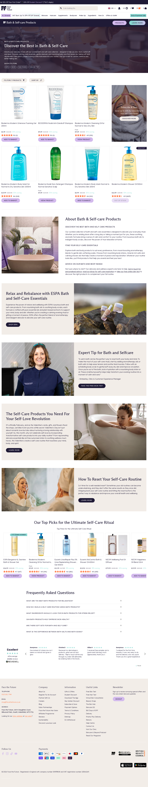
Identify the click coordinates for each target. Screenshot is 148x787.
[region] (85, 654)
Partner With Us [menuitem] (44, 698)
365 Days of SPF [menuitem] (92, 710)
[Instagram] (7, 753)
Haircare (53, 15)
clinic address (18, 716)
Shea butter (34, 67)
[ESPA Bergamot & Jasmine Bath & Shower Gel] (15, 544)
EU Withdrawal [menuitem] (70, 720)
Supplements (63, 15)
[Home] (113, 753)
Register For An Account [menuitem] (47, 695)
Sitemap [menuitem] (67, 717)
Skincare (44, 15)
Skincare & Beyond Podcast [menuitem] (96, 732)
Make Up (82, 15)
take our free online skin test (128, 271)
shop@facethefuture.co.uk (11, 702)
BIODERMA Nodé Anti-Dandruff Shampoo (55, 123)
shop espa (13, 325)
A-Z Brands (6, 15)
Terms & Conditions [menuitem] (72, 710)
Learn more (137, 23)
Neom (13, 67)
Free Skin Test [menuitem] (91, 692)
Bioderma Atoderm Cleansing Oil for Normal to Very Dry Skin (89, 124)
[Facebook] (3, 753)
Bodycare (73, 15)
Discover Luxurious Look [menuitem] (47, 723)
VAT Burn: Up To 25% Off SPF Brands (25, 15)
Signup (118, 699)
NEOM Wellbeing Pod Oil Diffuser (116, 560)
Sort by (35, 80)
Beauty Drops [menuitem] (91, 701)
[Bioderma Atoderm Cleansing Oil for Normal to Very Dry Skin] (92, 102)
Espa (7, 67)
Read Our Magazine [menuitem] (93, 736)
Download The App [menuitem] (71, 698)
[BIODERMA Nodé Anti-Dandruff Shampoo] (55, 102)
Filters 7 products (12, 80)
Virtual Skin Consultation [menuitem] (94, 698)
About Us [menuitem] (42, 692)
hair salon (28, 716)
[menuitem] (3, 753)
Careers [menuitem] (41, 701)
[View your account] (119, 8)
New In (101, 15)
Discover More (129, 119)
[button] (25, 654)
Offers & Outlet (111, 15)
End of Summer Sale (138, 15)
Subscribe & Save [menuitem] (71, 704)
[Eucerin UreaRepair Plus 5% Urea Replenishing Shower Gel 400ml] (66, 544)
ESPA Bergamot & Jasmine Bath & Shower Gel (14, 560)
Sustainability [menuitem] (43, 720)
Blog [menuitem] (40, 704)
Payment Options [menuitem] (71, 707)
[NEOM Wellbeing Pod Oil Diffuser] (117, 544)
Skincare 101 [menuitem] (90, 707)
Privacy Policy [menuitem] (70, 714)
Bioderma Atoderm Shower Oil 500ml (127, 184)
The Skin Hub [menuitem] (90, 704)
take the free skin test (92, 386)
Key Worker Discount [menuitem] (72, 701)
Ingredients (92, 15)
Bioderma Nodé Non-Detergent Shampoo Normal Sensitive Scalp (55, 185)
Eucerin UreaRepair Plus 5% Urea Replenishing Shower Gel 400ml (65, 561)
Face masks (22, 67)
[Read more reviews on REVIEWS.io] (12, 662)
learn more (14, 450)
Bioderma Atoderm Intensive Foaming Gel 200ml (18, 124)
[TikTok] (11, 753)
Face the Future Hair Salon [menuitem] (48, 710)
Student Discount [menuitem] (71, 695)
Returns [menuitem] (89, 720)
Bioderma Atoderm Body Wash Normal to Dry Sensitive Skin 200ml (92, 185)
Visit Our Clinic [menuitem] (91, 729)
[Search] (61, 8)
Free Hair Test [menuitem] (91, 695)
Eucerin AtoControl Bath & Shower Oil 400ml (91, 560)
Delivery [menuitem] (89, 714)
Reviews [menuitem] (42, 717)
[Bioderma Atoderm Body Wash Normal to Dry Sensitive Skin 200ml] (92, 163)
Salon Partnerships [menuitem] (45, 707)
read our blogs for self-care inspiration (98, 271)
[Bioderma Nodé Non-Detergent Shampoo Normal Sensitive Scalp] (55, 163)
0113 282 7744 (6, 694)
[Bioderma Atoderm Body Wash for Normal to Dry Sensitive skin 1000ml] (18, 163)
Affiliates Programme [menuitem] (46, 714)
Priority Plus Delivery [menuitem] (93, 717)
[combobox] (78, 8)
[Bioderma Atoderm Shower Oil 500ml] (129, 163)
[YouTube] (16, 753)
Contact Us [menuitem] (90, 726)
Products (119, 23)
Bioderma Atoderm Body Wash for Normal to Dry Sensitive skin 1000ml (16, 185)
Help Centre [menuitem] (90, 723)
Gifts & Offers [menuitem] (70, 692)
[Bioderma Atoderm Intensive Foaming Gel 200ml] (18, 102)
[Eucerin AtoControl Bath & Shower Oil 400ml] (92, 544)
